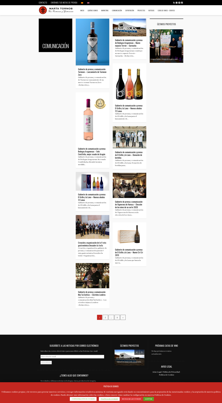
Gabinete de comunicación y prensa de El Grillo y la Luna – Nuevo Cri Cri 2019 (129, 252)
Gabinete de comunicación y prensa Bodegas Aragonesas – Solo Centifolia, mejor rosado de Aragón (91, 151)
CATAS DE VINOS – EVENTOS (166, 10)
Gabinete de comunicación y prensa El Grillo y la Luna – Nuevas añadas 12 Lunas (128, 108)
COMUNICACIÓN (117, 10)
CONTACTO (43, 2)
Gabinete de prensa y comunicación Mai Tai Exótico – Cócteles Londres (91, 293)
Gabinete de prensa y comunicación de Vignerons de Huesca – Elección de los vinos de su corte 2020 (128, 204)
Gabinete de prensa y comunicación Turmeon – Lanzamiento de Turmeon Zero (92, 72)
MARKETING (104, 10)
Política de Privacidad (171, 372)
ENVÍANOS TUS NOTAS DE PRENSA (64, 2)
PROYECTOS (141, 10)
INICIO (82, 10)
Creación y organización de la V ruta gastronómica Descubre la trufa (92, 244)
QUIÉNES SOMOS (93, 10)
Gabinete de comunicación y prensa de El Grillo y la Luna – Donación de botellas (128, 155)
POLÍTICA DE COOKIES (109, 399)
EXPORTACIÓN (129, 10)
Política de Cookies (166, 375)
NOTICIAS (151, 10)
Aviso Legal (157, 372)
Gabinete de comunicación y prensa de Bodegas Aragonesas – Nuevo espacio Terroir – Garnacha (128, 43)
